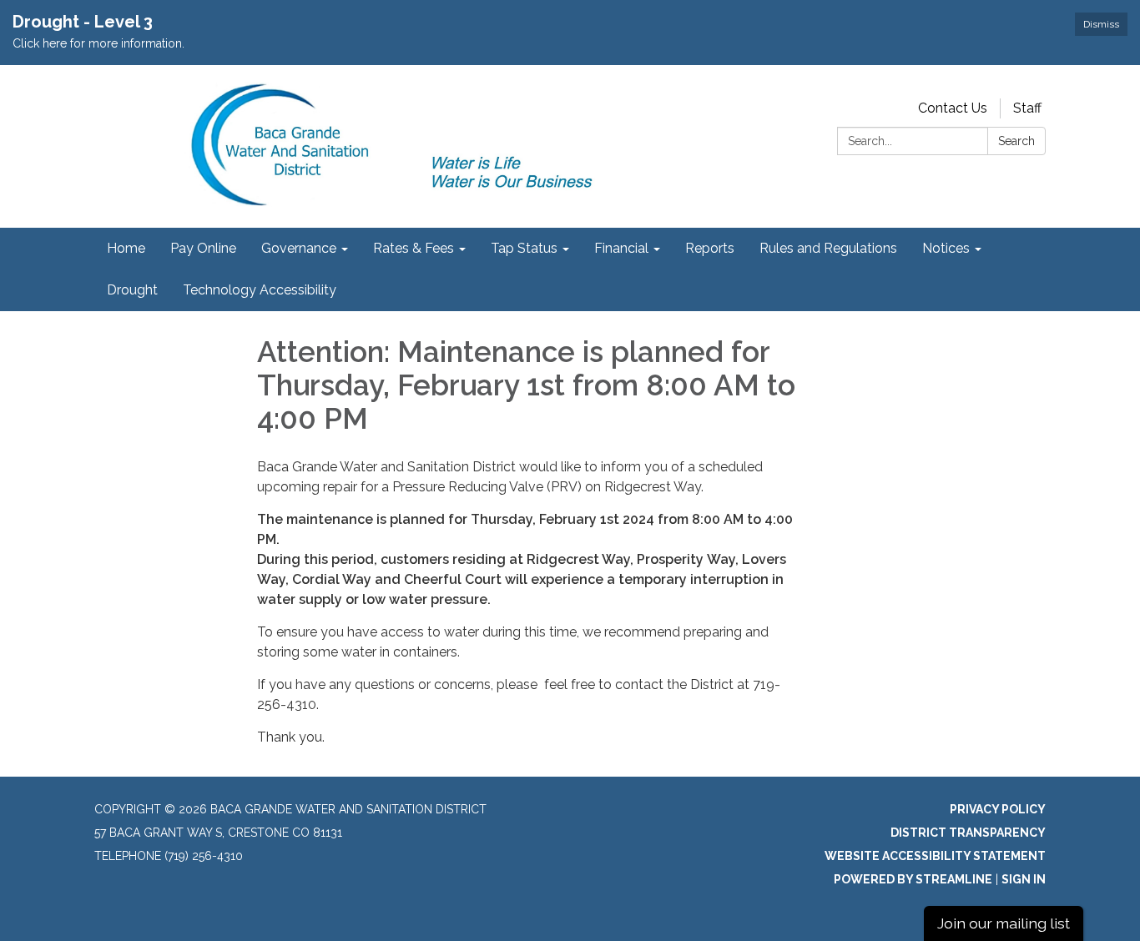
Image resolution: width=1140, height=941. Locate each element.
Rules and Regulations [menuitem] (828, 248)
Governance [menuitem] (298, 248)
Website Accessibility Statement (935, 856)
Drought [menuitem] (132, 290)
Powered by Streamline (913, 879)
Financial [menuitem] (621, 248)
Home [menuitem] (126, 248)
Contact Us (952, 108)
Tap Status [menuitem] (524, 248)
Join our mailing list (1003, 923)
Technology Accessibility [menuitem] (259, 290)
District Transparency (968, 832)
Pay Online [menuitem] (203, 248)
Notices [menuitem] (946, 248)
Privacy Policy (998, 809)
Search (1016, 141)
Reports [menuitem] (709, 248)
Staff (1027, 108)
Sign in (1023, 879)
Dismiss (1101, 24)
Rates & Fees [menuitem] (413, 248)
